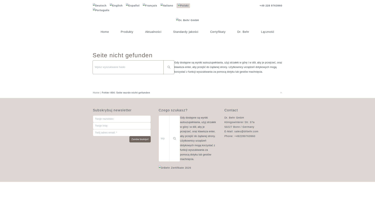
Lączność (267, 31)
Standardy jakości (185, 31)
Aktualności (153, 31)
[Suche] (169, 67)
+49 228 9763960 (271, 5)
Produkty (127, 31)
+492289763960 (244, 136)
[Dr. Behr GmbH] (187, 20)
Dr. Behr (243, 31)
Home (105, 31)
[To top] (281, 93)
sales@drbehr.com (246, 131)
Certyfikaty (218, 31)
